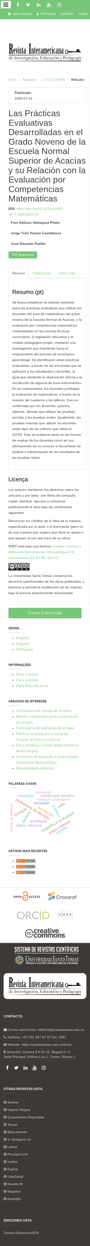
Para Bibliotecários (32, 686)
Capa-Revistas (22, 14)
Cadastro (66, 14)
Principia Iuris (17, 1154)
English (22, 638)
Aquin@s (14, 1199)
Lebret (12, 1147)
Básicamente (17, 1132)
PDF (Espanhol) (23, 255)
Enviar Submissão (45, 613)
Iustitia (12, 1162)
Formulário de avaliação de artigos (45, 728)
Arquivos (29, 79)
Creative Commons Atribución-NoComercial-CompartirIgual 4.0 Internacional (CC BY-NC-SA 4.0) (44, 552)
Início (12, 79)
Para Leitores (27, 675)
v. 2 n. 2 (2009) (53, 79)
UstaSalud (15, 1176)
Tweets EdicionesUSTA (21, 1233)
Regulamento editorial (35, 768)
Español (23, 644)
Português (47, 14)
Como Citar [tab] (67, 273)
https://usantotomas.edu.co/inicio (47, 1044)
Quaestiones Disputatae (25, 1117)
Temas (12, 1124)
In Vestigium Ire (19, 1139)
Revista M (15, 1184)
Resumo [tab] (18, 273)
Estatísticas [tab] (41, 273)
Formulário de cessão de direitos (43, 711)
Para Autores (27, 680)
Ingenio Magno (18, 1110)
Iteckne (12, 1102)
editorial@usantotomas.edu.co (61, 1030)
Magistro (14, 1191)
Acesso (83, 14)
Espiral (12, 1169)
